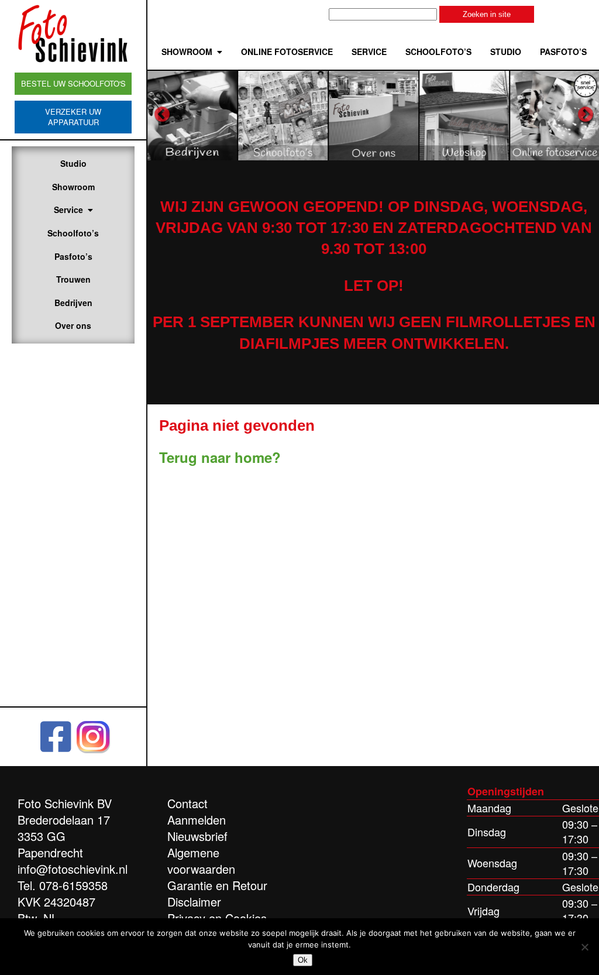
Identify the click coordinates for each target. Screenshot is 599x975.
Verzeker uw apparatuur (73, 117)
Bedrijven (73, 302)
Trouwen (73, 279)
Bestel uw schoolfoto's (73, 83)
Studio (73, 163)
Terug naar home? (220, 457)
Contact (187, 803)
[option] (192, 115)
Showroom (73, 187)
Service (68, 209)
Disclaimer (194, 901)
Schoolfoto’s (73, 233)
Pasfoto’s (73, 256)
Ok (303, 960)
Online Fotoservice (287, 51)
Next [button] (585, 114)
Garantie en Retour (217, 885)
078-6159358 (73, 885)
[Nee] (584, 947)
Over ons (73, 325)
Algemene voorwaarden (201, 860)
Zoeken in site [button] (487, 14)
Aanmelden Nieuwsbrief (197, 827)
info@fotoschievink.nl (73, 868)
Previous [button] (162, 114)
